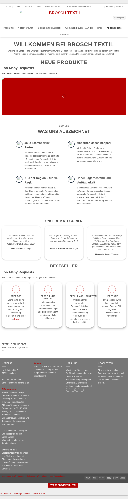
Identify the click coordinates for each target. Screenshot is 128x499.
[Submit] (124, 18)
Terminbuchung (9, 443)
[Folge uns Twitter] (97, 6)
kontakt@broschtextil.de (18, 383)
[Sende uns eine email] (100, 6)
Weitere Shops (114, 28)
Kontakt (64, 34)
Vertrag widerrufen (63, 485)
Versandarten (59, 476)
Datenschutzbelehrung (26, 476)
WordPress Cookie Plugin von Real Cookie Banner (22, 494)
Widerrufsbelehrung (45, 476)
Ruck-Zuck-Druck (74, 28)
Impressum (6, 476)
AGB (14, 476)
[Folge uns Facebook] (95, 6)
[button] (109, 6)
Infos (99, 28)
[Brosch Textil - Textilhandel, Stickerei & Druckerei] (64, 17)
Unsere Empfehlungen (49, 28)
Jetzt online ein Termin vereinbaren (78, 6)
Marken (89, 28)
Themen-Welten (25, 28)
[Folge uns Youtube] (102, 6)
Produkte (9, 28)
